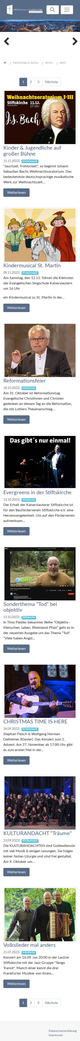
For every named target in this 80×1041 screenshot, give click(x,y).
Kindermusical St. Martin (32, 265)
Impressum (56, 1035)
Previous (6, 41)
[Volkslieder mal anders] (40, 914)
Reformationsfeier (24, 381)
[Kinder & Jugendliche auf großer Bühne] (40, 117)
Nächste (51, 82)
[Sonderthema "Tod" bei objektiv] (40, 573)
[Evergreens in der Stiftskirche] (40, 462)
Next (73, 41)
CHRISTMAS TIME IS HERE (35, 722)
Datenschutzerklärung (63, 1031)
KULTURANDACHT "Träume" (37, 833)
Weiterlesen (16, 192)
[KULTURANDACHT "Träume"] (40, 803)
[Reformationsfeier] (40, 350)
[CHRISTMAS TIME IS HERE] (40, 691)
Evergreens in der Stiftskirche (37, 492)
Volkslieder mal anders (29, 945)
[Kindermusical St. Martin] (40, 235)
